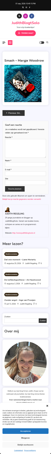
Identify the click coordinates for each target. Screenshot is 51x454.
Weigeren (25, 438)
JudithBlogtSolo (25, 22)
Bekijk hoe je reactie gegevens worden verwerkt (21, 199)
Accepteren (25, 431)
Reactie (9, 137)
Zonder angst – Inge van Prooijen (19, 300)
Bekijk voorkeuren (25, 445)
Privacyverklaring (30, 450)
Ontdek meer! (27, 33)
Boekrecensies (11, 254)
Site (6, 179)
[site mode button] (41, 42)
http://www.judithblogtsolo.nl (23, 233)
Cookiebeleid (18, 450)
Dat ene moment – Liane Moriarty (20, 259)
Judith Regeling (14, 213)
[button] (47, 406)
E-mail (8, 170)
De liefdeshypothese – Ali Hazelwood (22, 280)
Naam (8, 160)
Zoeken (7, 317)
